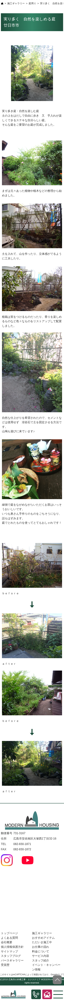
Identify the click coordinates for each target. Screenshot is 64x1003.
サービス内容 (40, 955)
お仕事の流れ (40, 946)
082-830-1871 (22, 844)
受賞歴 (5, 964)
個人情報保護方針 (12, 946)
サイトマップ (9, 951)
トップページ (9, 933)
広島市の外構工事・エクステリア (25, 979)
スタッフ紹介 (40, 960)
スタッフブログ (11, 955)
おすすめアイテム (43, 937)
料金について (40, 951)
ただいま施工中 (42, 942)
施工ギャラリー (16, 3)
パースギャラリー (12, 960)
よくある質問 (9, 937)
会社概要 (6, 942)
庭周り (32, 3)
